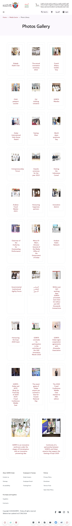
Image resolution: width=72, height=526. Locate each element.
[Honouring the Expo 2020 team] (16, 326)
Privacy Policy (47, 477)
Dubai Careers (27, 477)
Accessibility (6, 486)
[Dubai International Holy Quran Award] (16, 121)
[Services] (16, 522)
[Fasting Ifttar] (36, 121)
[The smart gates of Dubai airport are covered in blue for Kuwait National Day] (36, 372)
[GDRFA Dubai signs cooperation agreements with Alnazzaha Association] (56, 326)
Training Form (27, 486)
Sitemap (5, 481)
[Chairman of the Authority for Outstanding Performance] (16, 228)
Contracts (5, 503)
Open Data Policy (48, 490)
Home (5, 17)
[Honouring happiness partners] (36, 193)
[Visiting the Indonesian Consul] (56, 157)
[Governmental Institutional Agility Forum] (16, 275)
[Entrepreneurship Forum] (16, 157)
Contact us (6, 477)
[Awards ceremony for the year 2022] (36, 157)
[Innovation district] (56, 193)
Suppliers (5, 499)
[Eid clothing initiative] (36, 87)
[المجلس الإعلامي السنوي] (36, 275)
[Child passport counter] (16, 87)
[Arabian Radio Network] (56, 228)
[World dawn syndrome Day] (56, 121)
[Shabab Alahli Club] (16, 51)
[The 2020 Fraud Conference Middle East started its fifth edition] (56, 372)
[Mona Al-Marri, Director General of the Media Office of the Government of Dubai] (36, 228)
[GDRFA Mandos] (56, 87)
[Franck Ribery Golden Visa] (56, 51)
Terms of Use (47, 486)
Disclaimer (47, 481)
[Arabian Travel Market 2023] (16, 193)
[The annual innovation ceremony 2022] (36, 51)
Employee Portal (27, 481)
